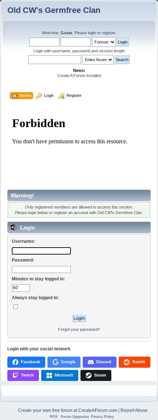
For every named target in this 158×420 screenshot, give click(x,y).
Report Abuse (134, 410)
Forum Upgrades (75, 416)
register (108, 33)
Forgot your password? (79, 329)
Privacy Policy (102, 416)
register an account (71, 212)
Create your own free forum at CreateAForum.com (67, 410)
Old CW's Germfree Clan (53, 10)
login (92, 33)
